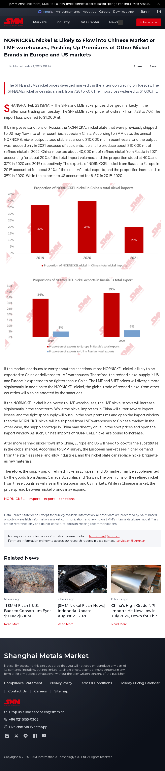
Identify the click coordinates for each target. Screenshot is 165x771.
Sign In (145, 11)
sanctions (67, 499)
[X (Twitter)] (16, 736)
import (34, 499)
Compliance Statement (23, 683)
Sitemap (61, 691)
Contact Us (17, 691)
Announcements (68, 11)
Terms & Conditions (96, 683)
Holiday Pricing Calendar (140, 683)
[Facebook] (35, 736)
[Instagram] (7, 736)
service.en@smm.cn (131, 541)
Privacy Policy (61, 683)
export (49, 499)
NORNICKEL (14, 499)
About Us (89, 11)
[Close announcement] (158, 3)
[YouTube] (44, 736)
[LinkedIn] (26, 736)
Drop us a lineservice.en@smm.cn (36, 712)
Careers (104, 11)
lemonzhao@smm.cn (104, 536)
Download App (123, 11)
